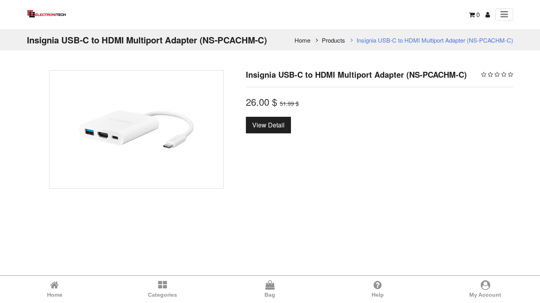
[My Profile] (487, 14)
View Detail (268, 124)
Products (333, 40)
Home (302, 40)
